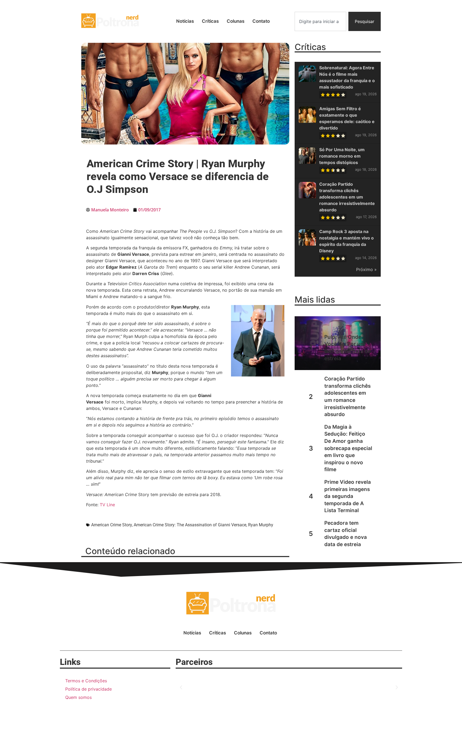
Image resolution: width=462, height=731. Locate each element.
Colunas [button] (235, 21)
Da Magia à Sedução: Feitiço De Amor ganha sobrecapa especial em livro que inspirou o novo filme (348, 448)
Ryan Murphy (260, 524)
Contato (261, 21)
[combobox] (320, 21)
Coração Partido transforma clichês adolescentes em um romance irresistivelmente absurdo (347, 196)
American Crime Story (111, 524)
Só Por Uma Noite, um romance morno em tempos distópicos (342, 156)
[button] (181, 687)
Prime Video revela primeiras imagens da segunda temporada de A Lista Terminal (347, 496)
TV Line (107, 504)
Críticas (210, 21)
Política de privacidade (88, 689)
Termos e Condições (86, 680)
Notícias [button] (185, 21)
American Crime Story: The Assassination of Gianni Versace (190, 524)
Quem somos (78, 697)
